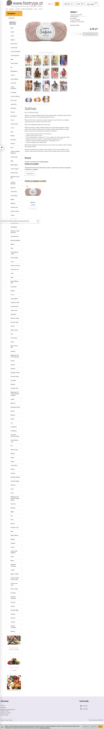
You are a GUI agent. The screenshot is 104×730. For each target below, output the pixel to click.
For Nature (13, 92)
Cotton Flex (14, 191)
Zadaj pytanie (29, 173)
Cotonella (13, 380)
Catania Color (14, 172)
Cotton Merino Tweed (14, 253)
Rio (11, 67)
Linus (12, 489)
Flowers (13, 112)
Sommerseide (14, 257)
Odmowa (93, 726)
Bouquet (13, 368)
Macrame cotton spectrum (15, 231)
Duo (12, 516)
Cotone (13, 326)
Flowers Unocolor (15, 265)
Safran (12, 128)
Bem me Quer (14, 589)
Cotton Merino (14, 79)
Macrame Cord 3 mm (15, 177)
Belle (12, 161)
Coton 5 (13, 75)
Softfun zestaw (15, 211)
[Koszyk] (79, 4)
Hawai (12, 32)
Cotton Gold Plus (15, 96)
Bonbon (13, 290)
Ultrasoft (13, 187)
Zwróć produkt (4, 715)
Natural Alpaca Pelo (14, 282)
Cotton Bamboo (15, 55)
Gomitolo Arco (15, 388)
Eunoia (12, 419)
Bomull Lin (13, 139)
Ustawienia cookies (6, 713)
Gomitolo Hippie (15, 481)
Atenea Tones (14, 449)
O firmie (3, 705)
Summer (13, 473)
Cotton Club (14, 310)
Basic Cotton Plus (14, 346)
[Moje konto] (68, 4)
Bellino (12, 512)
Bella (12, 59)
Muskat (13, 135)
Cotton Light (14, 157)
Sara (12, 248)
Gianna (12, 457)
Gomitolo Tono (15, 527)
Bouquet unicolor (15, 372)
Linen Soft (13, 83)
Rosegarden (14, 227)
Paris (12, 132)
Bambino (13, 508)
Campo (13, 606)
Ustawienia (86, 726)
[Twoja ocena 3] (82, 16)
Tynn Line (13, 504)
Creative (13, 614)
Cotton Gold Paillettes (14, 551)
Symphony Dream (15, 407)
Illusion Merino (14, 535)
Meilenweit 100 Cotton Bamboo (15, 356)
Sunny (12, 342)
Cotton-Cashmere (13, 87)
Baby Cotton (14, 219)
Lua (12, 423)
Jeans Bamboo (15, 236)
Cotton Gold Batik (15, 51)
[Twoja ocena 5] (85, 16)
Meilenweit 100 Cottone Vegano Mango (15, 498)
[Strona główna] (24, 3)
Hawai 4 (13, 143)
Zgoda (100, 726)
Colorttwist (14, 287)
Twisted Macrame (13, 183)
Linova (12, 120)
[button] (46, 32)
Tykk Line (13, 485)
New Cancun (14, 43)
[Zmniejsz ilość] (77, 34)
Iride (12, 334)
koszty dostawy (9, 720)
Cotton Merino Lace (14, 441)
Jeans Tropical (14, 169)
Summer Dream (15, 376)
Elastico (13, 411)
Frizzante (13, 593)
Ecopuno (13, 543)
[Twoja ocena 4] (84, 16)
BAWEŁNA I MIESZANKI (12, 23)
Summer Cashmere (13, 626)
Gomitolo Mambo (15, 477)
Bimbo (12, 560)
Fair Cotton (14, 100)
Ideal (12, 277)
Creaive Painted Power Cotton (15, 578)
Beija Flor (13, 403)
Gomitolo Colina (15, 302)
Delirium (13, 631)
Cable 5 (13, 215)
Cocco (12, 294)
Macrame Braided (15, 240)
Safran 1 (33, 202)
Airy (12, 445)
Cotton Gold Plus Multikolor (15, 152)
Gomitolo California (13, 597)
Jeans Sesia (14, 195)
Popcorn (13, 618)
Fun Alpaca (14, 431)
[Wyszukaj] (57, 4)
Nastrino (13, 415)
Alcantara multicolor (13, 565)
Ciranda (13, 364)
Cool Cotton (14, 338)
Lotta (12, 493)
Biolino (12, 199)
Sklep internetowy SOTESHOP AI (96, 720)
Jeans (12, 36)
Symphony (13, 314)
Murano (13, 523)
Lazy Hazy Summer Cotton (15, 435)
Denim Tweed (14, 330)
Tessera (13, 622)
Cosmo (13, 547)
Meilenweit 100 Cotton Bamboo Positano (15, 393)
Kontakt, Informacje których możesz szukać (8, 710)
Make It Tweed (14, 574)
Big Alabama (14, 71)
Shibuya (13, 539)
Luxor (12, 273)
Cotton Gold (14, 47)
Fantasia (13, 351)
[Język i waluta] (91, 4)
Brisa (12, 28)
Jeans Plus (13, 104)
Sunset (12, 360)
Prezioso (13, 602)
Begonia (13, 40)
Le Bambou (14, 427)
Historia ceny (74, 25)
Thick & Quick (14, 63)
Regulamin (3, 707)
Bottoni (13, 469)
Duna (12, 519)
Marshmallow (14, 165)
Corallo (12, 570)
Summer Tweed (15, 318)
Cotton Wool (14, 465)
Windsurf (13, 203)
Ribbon (12, 244)
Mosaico (13, 384)
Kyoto (12, 556)
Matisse (13, 453)
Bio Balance (14, 116)
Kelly (12, 531)
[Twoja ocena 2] (81, 16)
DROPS (78, 20)
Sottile (12, 399)
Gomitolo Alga (14, 610)
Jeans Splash (14, 298)
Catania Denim (14, 223)
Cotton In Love (15, 269)
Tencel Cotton (14, 124)
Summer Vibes (15, 322)
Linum (12, 261)
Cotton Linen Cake (14, 584)
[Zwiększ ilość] (71, 34)
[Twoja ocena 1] (79, 16)
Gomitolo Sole (14, 306)
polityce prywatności (45, 727)
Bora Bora (13, 108)
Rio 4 (12, 147)
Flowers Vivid (14, 207)
